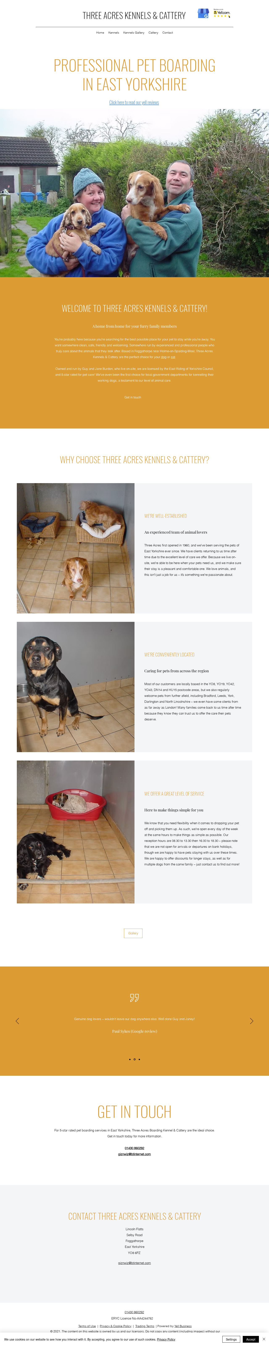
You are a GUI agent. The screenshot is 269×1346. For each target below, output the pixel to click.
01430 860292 (134, 1148)
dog (163, 357)
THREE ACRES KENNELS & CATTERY (134, 15)
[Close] (263, 1339)
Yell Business (183, 1326)
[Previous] (17, 1021)
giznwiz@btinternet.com (134, 1154)
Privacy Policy (166, 1339)
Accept (250, 1339)
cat (173, 357)
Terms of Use (87, 1326)
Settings (231, 1339)
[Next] (251, 1021)
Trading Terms (144, 1326)
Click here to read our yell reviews (134, 102)
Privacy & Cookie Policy (115, 1326)
